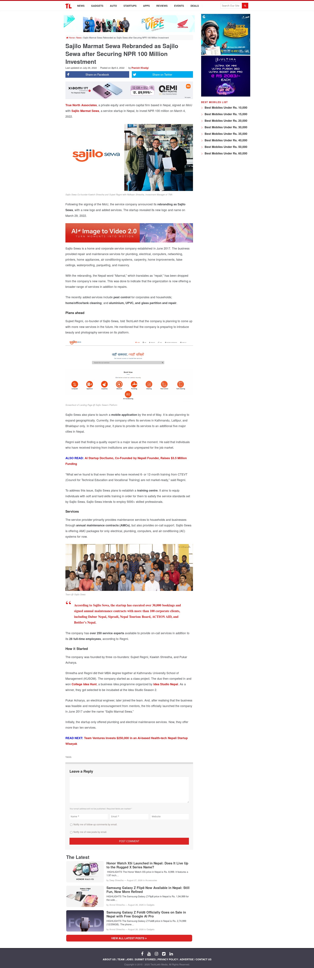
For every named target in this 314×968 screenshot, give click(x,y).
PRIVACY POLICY (167, 959)
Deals (195, 6)
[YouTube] (149, 953)
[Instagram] (156, 953)
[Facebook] (142, 953)
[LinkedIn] (171, 953)
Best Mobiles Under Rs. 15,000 (225, 114)
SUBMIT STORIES (145, 959)
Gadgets (97, 6)
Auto (113, 6)
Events (179, 6)
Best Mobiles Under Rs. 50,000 (225, 147)
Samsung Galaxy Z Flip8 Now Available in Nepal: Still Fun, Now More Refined (148, 890)
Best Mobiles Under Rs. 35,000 (225, 134)
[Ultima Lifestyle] (225, 95)
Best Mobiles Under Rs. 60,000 (225, 153)
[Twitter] (164, 953)
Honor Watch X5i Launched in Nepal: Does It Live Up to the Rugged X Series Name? (147, 865)
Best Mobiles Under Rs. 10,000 (225, 107)
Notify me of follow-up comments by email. (95, 824)
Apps (146, 6)
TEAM (120, 959)
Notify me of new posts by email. (90, 832)
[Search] (245, 6)
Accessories (151, 880)
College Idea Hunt (84, 684)
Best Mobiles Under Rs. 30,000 (225, 127)
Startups (130, 6)
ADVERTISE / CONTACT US (195, 959)
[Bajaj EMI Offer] (225, 53)
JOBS (129, 959)
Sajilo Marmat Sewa (85, 111)
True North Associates (81, 105)
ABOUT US (109, 959)
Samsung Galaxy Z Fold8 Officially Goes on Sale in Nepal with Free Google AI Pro (146, 914)
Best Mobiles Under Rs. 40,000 (225, 140)
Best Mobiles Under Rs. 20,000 (225, 120)
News (81, 6)
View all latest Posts (128, 938)
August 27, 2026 (134, 880)
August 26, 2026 (136, 904)
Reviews (162, 6)
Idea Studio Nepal (165, 684)
